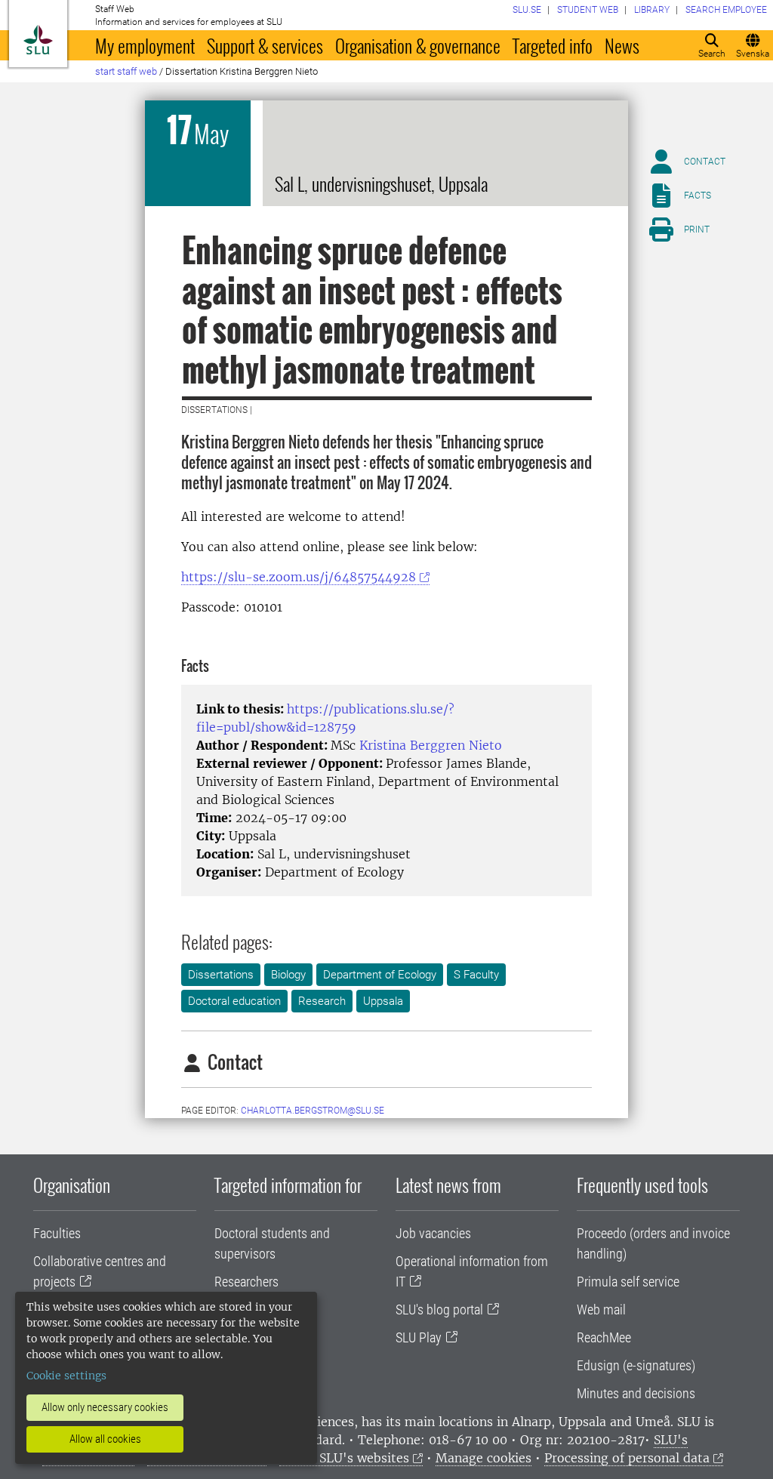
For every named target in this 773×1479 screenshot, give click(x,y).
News (622, 45)
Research (322, 1001)
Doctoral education (234, 1001)
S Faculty (476, 974)
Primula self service (628, 1282)
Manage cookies (483, 1457)
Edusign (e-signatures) (636, 1365)
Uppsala (383, 1001)
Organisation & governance (417, 45)
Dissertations (221, 974)
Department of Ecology (379, 974)
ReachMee (604, 1337)
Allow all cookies (105, 1439)
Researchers (246, 1282)
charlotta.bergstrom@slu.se (312, 1110)
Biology (288, 974)
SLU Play (419, 1337)
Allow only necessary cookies (105, 1407)
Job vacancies (433, 1233)
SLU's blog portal (439, 1309)
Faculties (57, 1233)
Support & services (265, 45)
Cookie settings (66, 1375)
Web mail (601, 1309)
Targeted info (553, 45)
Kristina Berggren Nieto (430, 745)
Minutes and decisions (636, 1393)
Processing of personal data (627, 1457)
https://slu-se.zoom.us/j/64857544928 (298, 576)
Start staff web (126, 71)
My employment (145, 45)
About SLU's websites (344, 1457)
